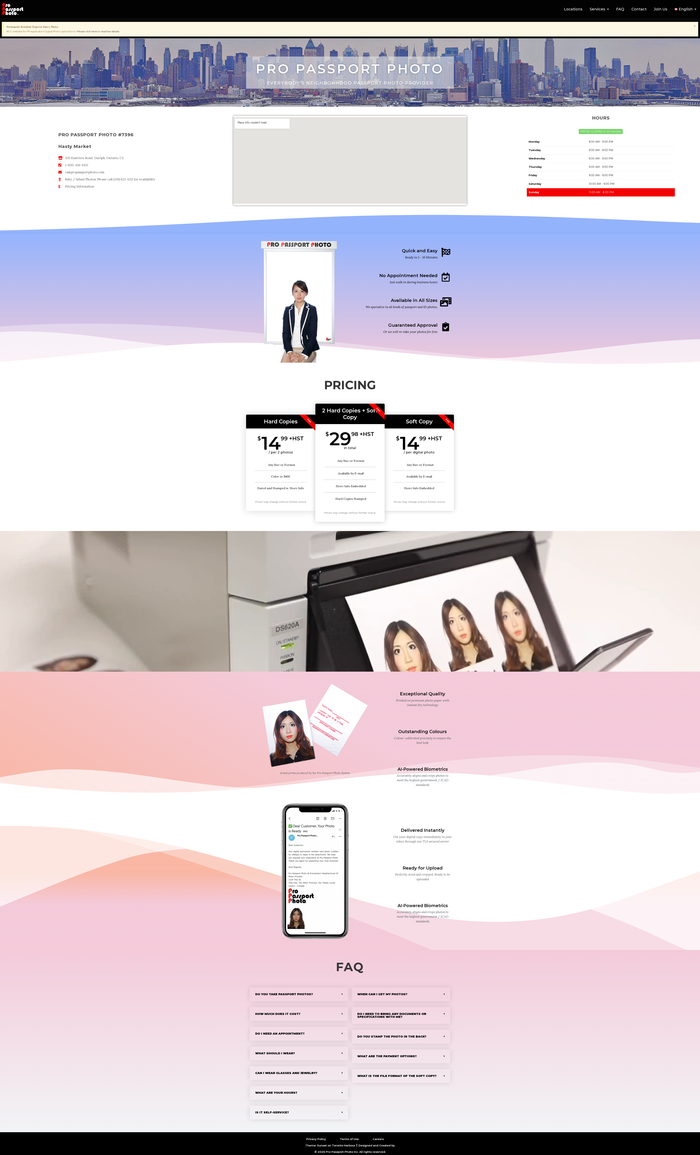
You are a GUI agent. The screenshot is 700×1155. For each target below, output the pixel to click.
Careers (378, 1139)
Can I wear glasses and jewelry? (286, 1073)
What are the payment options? (387, 1056)
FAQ (620, 9)
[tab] (299, 994)
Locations (573, 9)
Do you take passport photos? (284, 994)
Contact (639, 9)
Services (597, 9)
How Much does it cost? (277, 1014)
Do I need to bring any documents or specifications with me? (391, 1015)
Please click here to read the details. (98, 31)
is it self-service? (272, 1112)
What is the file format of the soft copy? (397, 1076)
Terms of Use (349, 1139)
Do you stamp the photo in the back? (391, 1036)
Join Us (660, 9)
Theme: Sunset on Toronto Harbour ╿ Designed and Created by (350, 1145)
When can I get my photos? (382, 994)
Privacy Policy (316, 1139)
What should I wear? (275, 1053)
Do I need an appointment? (280, 1033)
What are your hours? (276, 1092)
